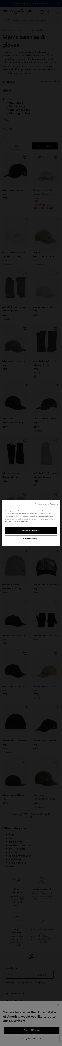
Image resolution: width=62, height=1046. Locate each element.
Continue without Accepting (46, 504)
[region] (31, 523)
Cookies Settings (30, 539)
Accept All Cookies (30, 530)
